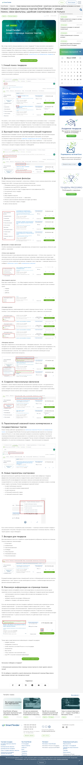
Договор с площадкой (69, 745)
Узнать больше (69, 107)
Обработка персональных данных (70, 748)
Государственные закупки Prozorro (8, 744)
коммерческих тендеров (46, 54)
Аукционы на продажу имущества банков (7, 753)
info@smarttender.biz (48, 731)
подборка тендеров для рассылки (31, 138)
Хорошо (41, 762)
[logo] (11, 725)
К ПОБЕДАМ (71, 194)
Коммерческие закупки (7, 746)
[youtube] (63, 727)
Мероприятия (67, 743)
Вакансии (24, 755)
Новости (24, 747)
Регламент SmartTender (49, 743)
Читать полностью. (62, 759)
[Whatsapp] (46, 727)
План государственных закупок (10, 750)
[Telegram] (49, 727)
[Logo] (7, 2)
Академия (24, 751)
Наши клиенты (26, 745)
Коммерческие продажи (8, 748)
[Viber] (43, 727)
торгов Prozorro (33, 54)
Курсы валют (67, 752)
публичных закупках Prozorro (34, 429)
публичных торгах (12, 263)
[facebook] (67, 727)
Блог (23, 749)
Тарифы (65, 750)
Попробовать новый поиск (29, 60)
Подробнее (71, 135)
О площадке (25, 743)
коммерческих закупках (28, 263)
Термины (24, 753)
